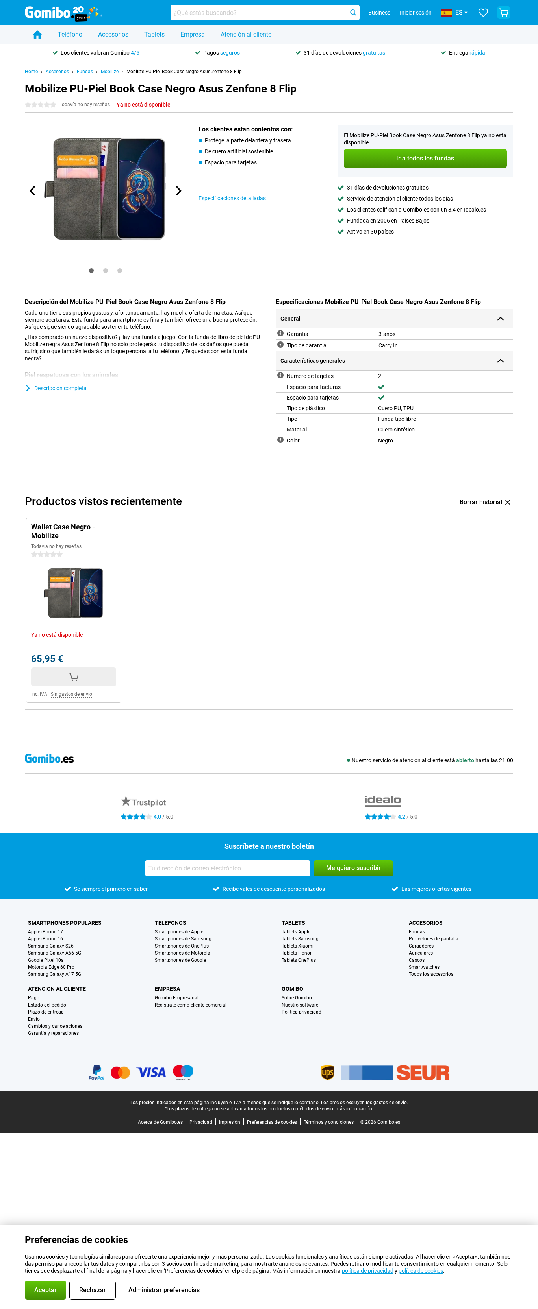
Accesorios (113, 34)
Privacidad (200, 1122)
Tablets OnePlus (299, 960)
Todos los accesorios (431, 974)
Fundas (85, 71)
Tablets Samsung (300, 939)
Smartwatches (424, 967)
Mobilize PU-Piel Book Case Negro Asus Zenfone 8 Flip (184, 71)
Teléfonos (170, 923)
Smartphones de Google (180, 960)
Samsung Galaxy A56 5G (54, 953)
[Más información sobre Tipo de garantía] (280, 344)
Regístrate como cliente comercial (190, 1005)
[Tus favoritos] (483, 12)
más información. (354, 1109)
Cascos (417, 960)
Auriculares (421, 953)
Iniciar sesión (416, 12)
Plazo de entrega (46, 1012)
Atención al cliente (246, 34)
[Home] (37, 34)
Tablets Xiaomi (298, 946)
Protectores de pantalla (433, 939)
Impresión (229, 1122)
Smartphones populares (65, 923)
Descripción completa (60, 388)
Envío (34, 1019)
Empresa (192, 34)
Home (31, 71)
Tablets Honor (297, 953)
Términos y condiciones (329, 1122)
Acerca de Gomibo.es (160, 1122)
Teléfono (70, 34)
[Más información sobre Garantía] (280, 333)
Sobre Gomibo (297, 998)
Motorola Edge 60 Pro (51, 967)
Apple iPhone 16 (45, 939)
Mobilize (110, 71)
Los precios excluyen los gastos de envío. (364, 1102)
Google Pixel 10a (46, 960)
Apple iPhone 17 (45, 932)
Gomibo (292, 989)
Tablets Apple (296, 932)
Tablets (154, 34)
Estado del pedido (47, 1005)
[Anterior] (33, 191)
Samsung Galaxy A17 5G (54, 974)
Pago (33, 998)
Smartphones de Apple (179, 932)
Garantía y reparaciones (53, 1033)
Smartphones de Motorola (182, 953)
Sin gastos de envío (71, 694)
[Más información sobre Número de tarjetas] (280, 375)
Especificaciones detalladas (232, 198)
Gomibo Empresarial (177, 998)
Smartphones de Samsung (183, 939)
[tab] (91, 270)
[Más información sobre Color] (280, 440)
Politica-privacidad (301, 1012)
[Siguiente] (178, 191)
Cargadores (421, 946)
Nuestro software (300, 1005)
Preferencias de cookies (272, 1122)
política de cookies (421, 1271)
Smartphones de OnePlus (182, 946)
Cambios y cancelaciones (55, 1026)
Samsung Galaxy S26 (51, 946)
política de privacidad (367, 1271)
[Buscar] (353, 12)
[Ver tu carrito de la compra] (503, 12)
